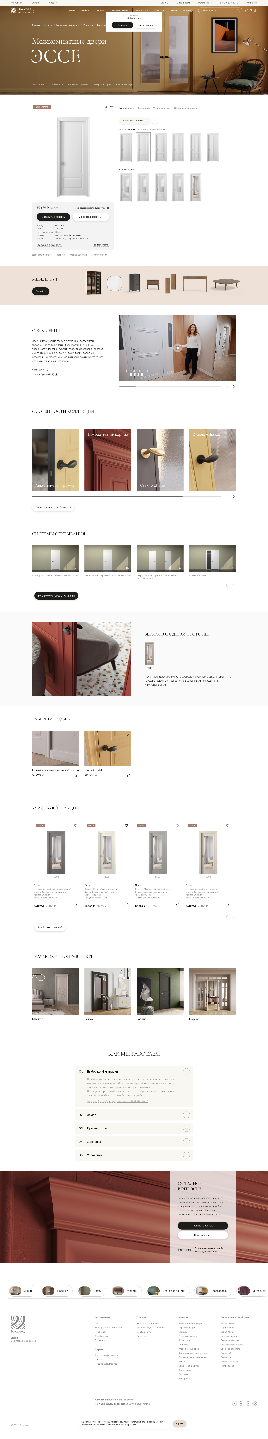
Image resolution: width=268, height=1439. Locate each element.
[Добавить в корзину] (76, 775)
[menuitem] (71, 10)
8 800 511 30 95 (125, 1399)
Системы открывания (78, 84)
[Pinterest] (254, 1403)
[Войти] (255, 10)
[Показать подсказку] (155, 121)
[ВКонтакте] (180, 1250)
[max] (248, 1403)
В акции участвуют (125, 84)
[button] (55, 460)
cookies (100, 1422)
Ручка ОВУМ (93, 770)
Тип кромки (144, 108)
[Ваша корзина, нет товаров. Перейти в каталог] (246, 10)
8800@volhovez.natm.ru (138, 1404)
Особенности (56, 84)
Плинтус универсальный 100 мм (55, 770)
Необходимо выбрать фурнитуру (89, 208)
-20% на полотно (42, 107)
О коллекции (38, 84)
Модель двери (126, 108)
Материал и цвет (162, 108)
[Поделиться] (106, 107)
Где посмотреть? (101, 245)
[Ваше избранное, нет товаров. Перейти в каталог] (250, 10)
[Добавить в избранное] (111, 107)
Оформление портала (185, 108)
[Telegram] (188, 1250)
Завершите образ (102, 84)
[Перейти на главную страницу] (22, 10)
